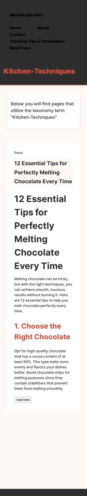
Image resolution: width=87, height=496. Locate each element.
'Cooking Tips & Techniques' (37, 41)
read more (23, 399)
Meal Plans (20, 48)
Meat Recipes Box (26, 15)
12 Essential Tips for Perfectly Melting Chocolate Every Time (43, 172)
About (43, 27)
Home (15, 27)
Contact (18, 34)
